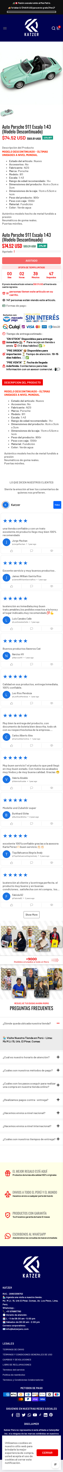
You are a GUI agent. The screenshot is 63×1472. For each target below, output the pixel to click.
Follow (57, 505)
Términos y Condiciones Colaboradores (23, 1379)
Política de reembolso (14, 1374)
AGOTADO (31, 260)
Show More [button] (32, 914)
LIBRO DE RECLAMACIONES (17, 1364)
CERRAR (47, 1452)
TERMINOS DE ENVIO (13, 1349)
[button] (31, 533)
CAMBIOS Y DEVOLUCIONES (17, 1359)
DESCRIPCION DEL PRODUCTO (22, 382)
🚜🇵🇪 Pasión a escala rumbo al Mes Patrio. (31, 3)
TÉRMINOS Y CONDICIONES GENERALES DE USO (27, 1354)
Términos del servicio (14, 1369)
